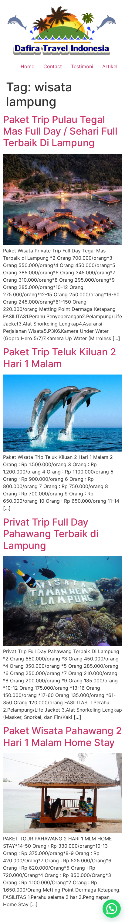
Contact (52, 66)
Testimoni (82, 66)
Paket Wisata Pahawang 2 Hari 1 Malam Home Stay (62, 736)
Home (27, 66)
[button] (112, 908)
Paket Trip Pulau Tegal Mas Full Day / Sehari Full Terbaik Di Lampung (60, 131)
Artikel (109, 66)
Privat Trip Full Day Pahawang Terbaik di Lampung (51, 533)
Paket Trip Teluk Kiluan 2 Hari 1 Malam (59, 357)
